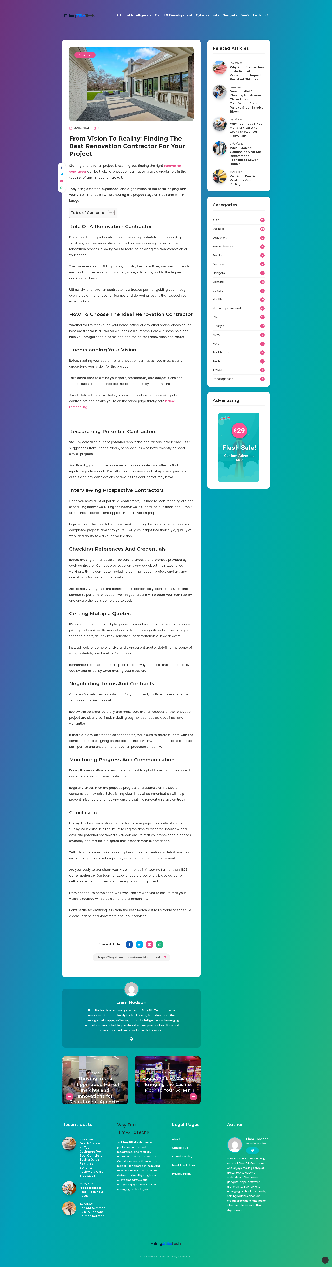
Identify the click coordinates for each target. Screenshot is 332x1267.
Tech (256, 15)
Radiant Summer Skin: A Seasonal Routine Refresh (92, 1212)
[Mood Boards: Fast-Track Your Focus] (69, 1188)
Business (85, 55)
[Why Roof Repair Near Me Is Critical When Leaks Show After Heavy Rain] (220, 124)
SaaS (245, 15)
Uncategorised (223, 379)
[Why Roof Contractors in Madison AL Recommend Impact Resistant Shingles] (220, 67)
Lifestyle (218, 326)
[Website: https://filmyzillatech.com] (131, 1039)
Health (217, 299)
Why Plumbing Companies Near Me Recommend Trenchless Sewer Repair (245, 156)
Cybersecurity (207, 15)
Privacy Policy (181, 1174)
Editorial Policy (182, 1156)
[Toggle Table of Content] (110, 213)
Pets (216, 344)
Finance (218, 264)
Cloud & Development (173, 15)
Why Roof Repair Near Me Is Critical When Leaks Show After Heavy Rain (247, 129)
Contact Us (180, 1148)
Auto (216, 220)
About (176, 1139)
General (218, 291)
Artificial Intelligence (134, 15)
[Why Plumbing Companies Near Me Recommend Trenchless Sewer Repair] (220, 148)
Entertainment (223, 246)
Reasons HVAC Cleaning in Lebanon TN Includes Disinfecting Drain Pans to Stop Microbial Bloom (247, 101)
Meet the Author (183, 1165)
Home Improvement (227, 308)
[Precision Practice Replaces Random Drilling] (220, 176)
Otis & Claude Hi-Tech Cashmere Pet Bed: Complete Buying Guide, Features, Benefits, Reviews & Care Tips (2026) (91, 1159)
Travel (217, 370)
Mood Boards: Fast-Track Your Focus (92, 1191)
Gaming (218, 282)
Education (220, 238)
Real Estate (221, 352)
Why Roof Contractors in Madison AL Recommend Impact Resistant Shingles (247, 73)
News (216, 335)
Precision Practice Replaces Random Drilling (244, 180)
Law (215, 317)
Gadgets (230, 15)
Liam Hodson (131, 1002)
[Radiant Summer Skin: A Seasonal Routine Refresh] (69, 1208)
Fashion (218, 255)
